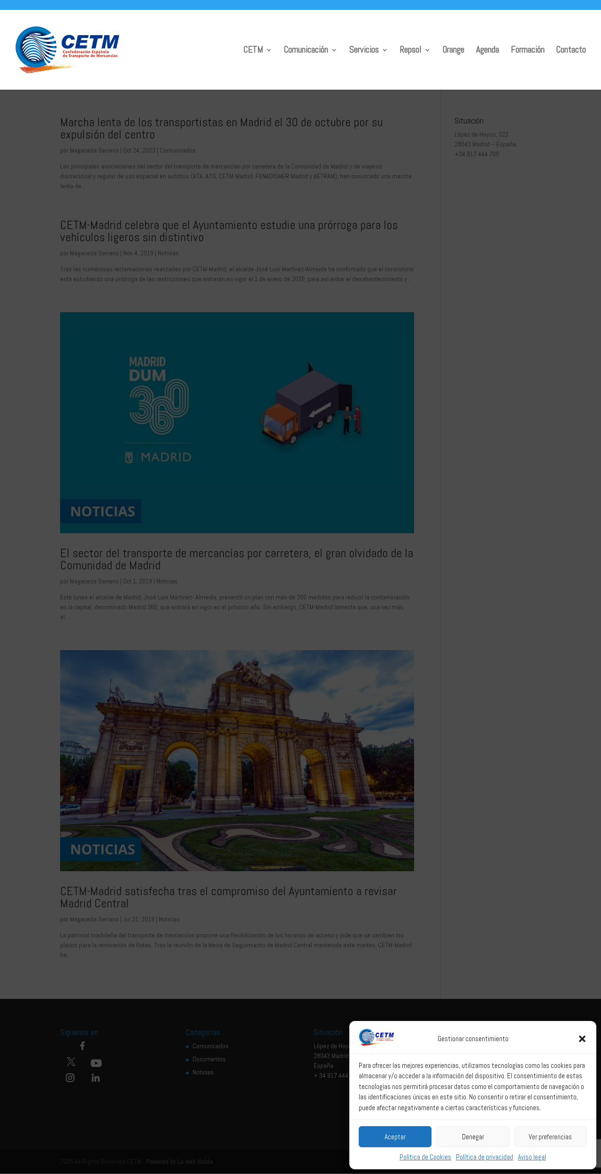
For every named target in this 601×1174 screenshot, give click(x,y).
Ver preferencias (550, 1136)
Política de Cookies (425, 1156)
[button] (582, 1039)
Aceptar (395, 1136)
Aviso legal (532, 1156)
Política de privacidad (484, 1156)
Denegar (473, 1136)
